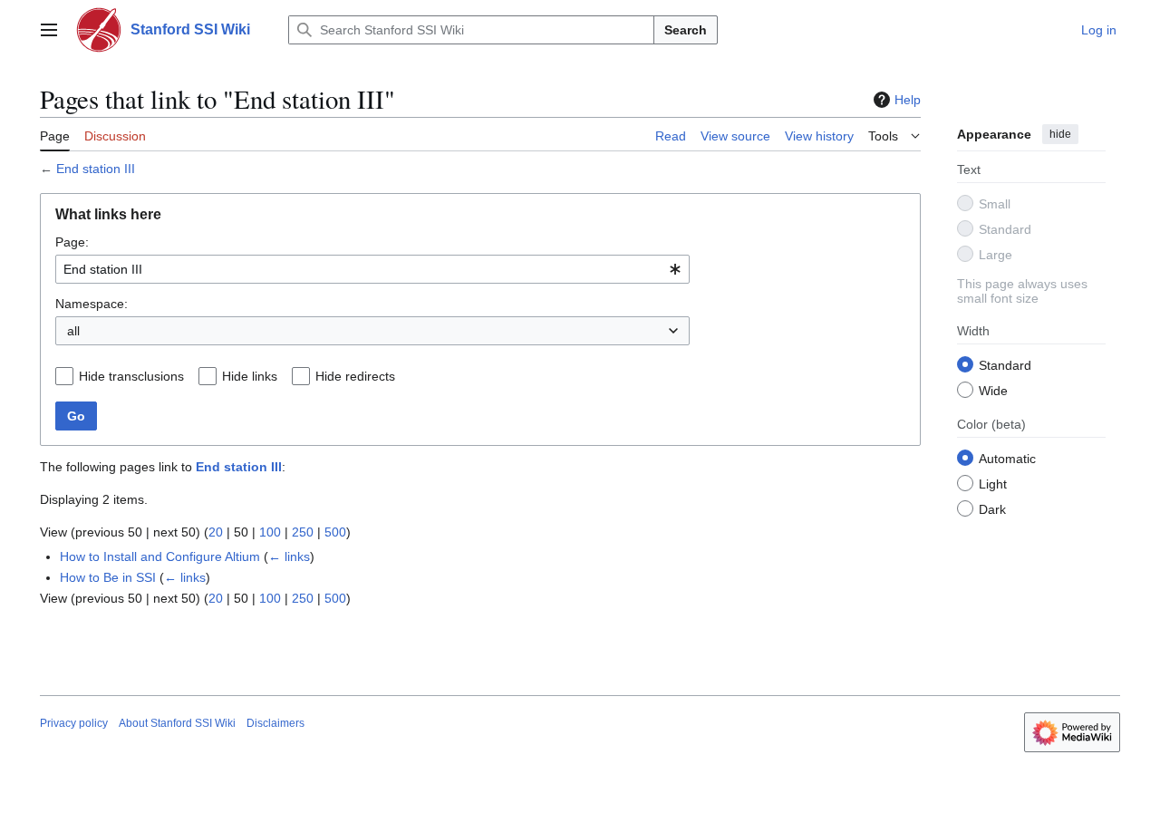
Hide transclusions (131, 376)
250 (303, 532)
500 (335, 532)
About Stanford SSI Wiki (177, 723)
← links (289, 556)
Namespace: (91, 303)
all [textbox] (73, 331)
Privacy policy (74, 723)
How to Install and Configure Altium (160, 556)
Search (685, 30)
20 (215, 532)
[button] (48, 29)
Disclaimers (275, 723)
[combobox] (372, 269)
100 (270, 532)
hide (1060, 134)
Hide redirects (355, 376)
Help (907, 99)
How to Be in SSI (108, 577)
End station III (95, 168)
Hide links (249, 376)
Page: (72, 242)
